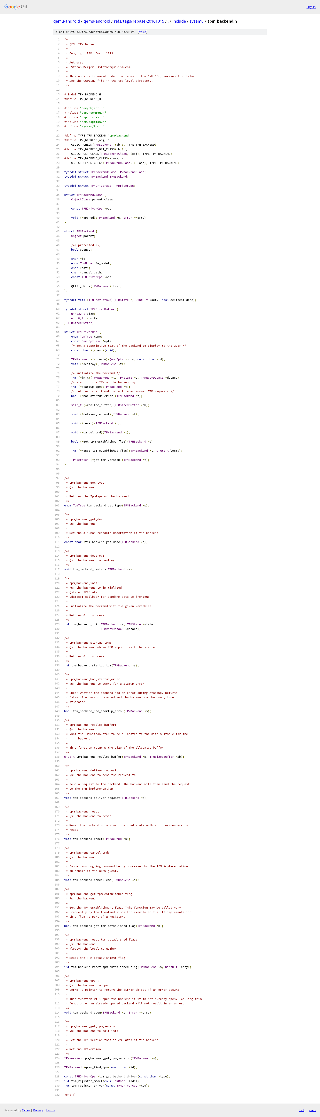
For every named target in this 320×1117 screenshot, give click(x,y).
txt (301, 1110)
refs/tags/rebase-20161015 (139, 21)
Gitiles (26, 1110)
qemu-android (66, 21)
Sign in (311, 7)
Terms (50, 1110)
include (179, 21)
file (142, 32)
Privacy (38, 1110)
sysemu (197, 21)
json (312, 1110)
